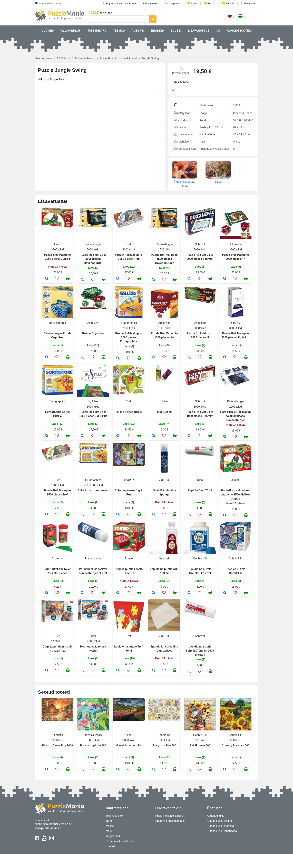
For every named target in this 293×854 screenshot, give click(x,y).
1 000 (236, 105)
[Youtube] (44, 839)
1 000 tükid (63, 58)
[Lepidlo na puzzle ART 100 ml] (153, 593)
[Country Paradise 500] (224, 769)
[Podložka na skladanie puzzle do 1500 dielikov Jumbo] (224, 515)
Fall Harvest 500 (200, 745)
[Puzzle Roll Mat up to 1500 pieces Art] (153, 357)
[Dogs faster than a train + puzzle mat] (46, 670)
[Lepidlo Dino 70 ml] (189, 514)
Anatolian (200, 322)
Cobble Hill (200, 558)
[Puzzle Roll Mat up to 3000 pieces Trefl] (118, 279)
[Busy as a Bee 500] (153, 769)
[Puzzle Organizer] (82, 357)
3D (218, 30)
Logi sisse (130, 3)
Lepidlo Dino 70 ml (200, 490)
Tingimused (113, 836)
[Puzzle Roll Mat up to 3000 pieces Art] (224, 279)
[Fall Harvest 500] (189, 769)
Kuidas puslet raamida (220, 825)
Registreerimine (114, 3)
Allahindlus (71, 30)
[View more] (57, 226)
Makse (211, 3)
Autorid (138, 30)
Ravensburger (93, 244)
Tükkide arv (96, 30)
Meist (109, 831)
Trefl (128, 244)
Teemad (119, 30)
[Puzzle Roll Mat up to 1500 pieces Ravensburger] (153, 280)
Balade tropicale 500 (93, 745)
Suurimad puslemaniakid (170, 820)
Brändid (157, 30)
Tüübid (176, 30)
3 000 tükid (57, 740)
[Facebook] (37, 839)
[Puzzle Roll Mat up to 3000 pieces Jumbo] (46, 279)
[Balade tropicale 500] (82, 769)
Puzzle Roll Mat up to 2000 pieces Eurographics (128, 337)
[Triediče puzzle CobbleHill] (224, 593)
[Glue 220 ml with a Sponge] (153, 514)
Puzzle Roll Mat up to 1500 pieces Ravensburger (164, 258)
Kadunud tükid (215, 815)
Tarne (194, 3)
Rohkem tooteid (239, 30)
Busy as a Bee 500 (164, 745)
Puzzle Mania (43, 58)
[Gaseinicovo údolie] (118, 769)
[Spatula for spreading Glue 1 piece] (153, 670)
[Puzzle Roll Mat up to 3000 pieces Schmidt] (189, 279)
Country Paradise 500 (235, 745)
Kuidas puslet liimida (219, 820)
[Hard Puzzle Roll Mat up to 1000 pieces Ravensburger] (224, 437)
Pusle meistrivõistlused (120, 841)
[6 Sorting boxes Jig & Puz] (118, 514)
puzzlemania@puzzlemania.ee (53, 824)
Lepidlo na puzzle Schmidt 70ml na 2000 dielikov (200, 650)
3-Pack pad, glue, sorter (93, 490)
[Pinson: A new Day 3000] (46, 769)
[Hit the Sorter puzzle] (118, 436)
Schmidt (200, 244)
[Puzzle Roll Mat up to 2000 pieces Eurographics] (118, 358)
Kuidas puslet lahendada (222, 831)
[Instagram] (51, 839)
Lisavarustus (198, 30)
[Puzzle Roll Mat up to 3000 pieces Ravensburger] (82, 280)
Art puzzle (236, 244)
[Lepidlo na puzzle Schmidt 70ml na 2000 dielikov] (189, 671)
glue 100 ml (164, 411)
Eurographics (129, 322)
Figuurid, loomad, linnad (184, 183)
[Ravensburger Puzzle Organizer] (46, 357)
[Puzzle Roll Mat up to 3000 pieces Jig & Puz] (224, 357)
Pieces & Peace (84, 58)
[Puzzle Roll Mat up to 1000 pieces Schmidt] (189, 436)
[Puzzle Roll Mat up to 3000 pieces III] (189, 357)
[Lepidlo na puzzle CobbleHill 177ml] (189, 593)
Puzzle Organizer (93, 333)
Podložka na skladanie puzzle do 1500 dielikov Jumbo (235, 494)
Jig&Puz (235, 322)
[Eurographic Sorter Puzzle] (46, 436)
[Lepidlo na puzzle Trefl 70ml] (118, 670)
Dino (200, 479)
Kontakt (230, 3)
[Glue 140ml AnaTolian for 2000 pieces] (46, 593)
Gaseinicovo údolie (128, 745)
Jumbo (57, 244)
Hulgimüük (174, 3)
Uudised (47, 30)
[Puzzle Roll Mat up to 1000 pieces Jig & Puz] (82, 436)
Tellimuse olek (150, 3)
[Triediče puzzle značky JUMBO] (118, 593)
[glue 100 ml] (153, 436)
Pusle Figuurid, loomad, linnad (118, 58)
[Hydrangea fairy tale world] (82, 670)
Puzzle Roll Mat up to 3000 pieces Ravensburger (93, 258)
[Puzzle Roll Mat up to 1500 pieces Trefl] (46, 514)
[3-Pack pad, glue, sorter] (82, 514)
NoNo (164, 401)
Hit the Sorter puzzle (129, 411)
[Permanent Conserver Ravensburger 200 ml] (82, 593)
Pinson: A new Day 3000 (57, 745)
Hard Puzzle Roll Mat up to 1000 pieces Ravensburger (235, 415)
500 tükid (93, 740)
